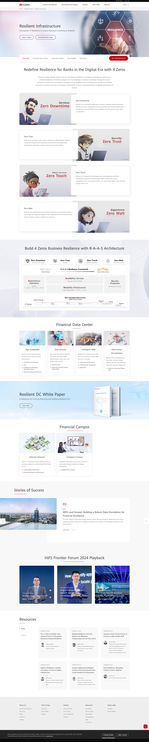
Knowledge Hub (89, 717)
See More (21, 719)
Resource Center (89, 711)
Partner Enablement (68, 714)
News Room (22, 711)
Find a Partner (66, 711)
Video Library (89, 714)
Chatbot (43, 714)
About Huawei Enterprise (25, 708)
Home (20, 9)
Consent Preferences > (108, 738)
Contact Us (22, 717)
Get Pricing (44, 708)
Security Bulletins (112, 711)
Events (21, 714)
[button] (2, 521)
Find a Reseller (45, 711)
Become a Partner (67, 708)
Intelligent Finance (28, 9)
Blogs (87, 719)
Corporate (110, 708)
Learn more (49, 736)
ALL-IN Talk (88, 722)
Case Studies (89, 708)
